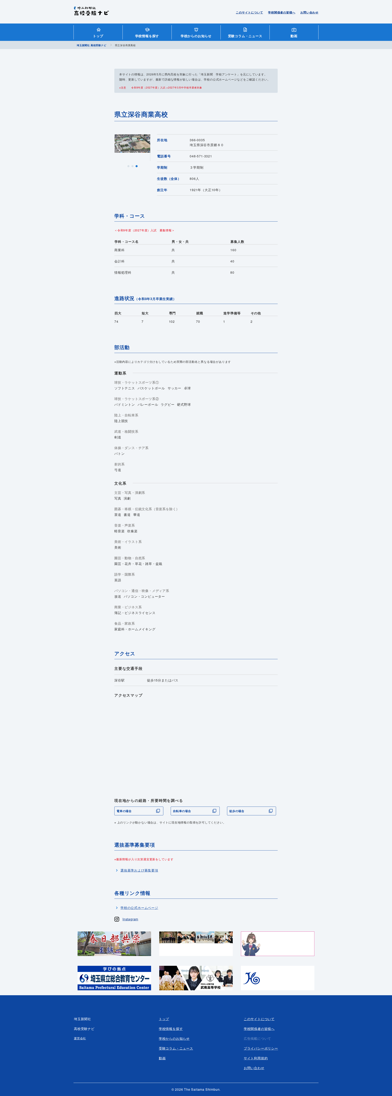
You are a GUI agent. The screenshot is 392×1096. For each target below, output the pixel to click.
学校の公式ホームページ (139, 907)
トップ (98, 36)
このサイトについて (249, 12)
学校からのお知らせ (196, 36)
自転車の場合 (182, 811)
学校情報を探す (147, 36)
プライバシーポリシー (261, 1048)
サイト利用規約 (256, 1058)
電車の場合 (124, 811)
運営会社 (80, 1038)
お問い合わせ (309, 12)
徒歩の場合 (236, 811)
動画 (294, 36)
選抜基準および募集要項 (139, 870)
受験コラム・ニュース (245, 36)
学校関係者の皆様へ (281, 12)
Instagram (130, 919)
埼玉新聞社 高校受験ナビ (91, 13)
